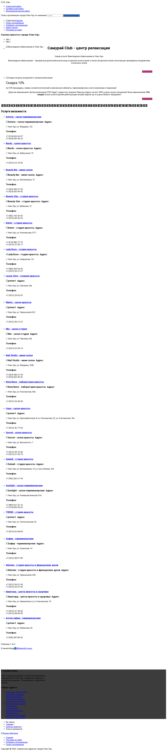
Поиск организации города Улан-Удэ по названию (24, 15)
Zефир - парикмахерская (19, 538)
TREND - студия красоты (19, 512)
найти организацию (71, 15)
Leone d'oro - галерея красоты (23, 276)
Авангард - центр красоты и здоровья (27, 591)
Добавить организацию (17, 25)
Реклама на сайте (14, 30)
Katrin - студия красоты (19, 223)
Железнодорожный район (18, 11)
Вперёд (21, 648)
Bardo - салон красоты (18, 143)
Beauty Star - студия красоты (22, 196)
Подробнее (147, 71)
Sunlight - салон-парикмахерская (24, 485)
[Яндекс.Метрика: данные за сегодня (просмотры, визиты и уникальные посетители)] (9, 733)
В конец (28, 648)
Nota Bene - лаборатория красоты (25, 382)
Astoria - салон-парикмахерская (23, 117)
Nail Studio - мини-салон (19, 355)
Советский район (13, 6)
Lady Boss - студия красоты (21, 249)
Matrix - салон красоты (18, 302)
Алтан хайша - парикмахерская (23, 618)
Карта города (12, 27)
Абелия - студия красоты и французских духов (32, 565)
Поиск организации (15, 23)
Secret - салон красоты (19, 432)
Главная (18, 20)
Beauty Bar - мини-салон (19, 170)
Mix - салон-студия (16, 329)
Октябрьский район (15, 9)
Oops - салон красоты (18, 408)
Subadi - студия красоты (19, 459)
